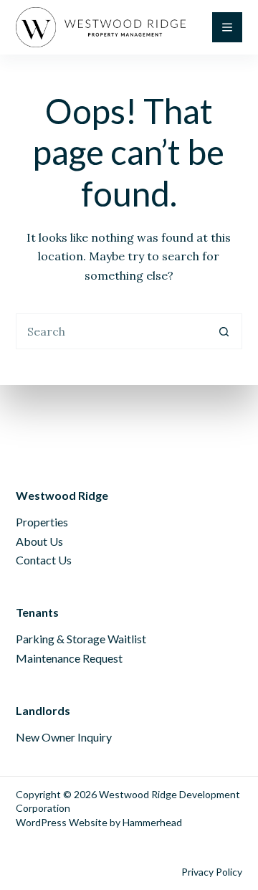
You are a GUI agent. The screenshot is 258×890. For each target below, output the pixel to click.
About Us (39, 541)
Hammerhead (152, 822)
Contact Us (44, 560)
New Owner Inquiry (64, 737)
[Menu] (227, 27)
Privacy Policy (211, 872)
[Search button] (224, 331)
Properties (42, 522)
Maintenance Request (69, 658)
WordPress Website (62, 822)
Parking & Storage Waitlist (81, 638)
